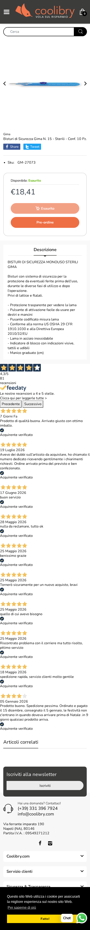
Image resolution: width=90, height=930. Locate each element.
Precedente (11, 404)
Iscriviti (45, 785)
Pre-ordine (45, 222)
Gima (6, 134)
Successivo (33, 404)
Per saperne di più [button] (22, 907)
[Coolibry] (45, 11)
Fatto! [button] (45, 918)
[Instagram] (50, 843)
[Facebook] (40, 843)
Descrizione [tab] (45, 250)
